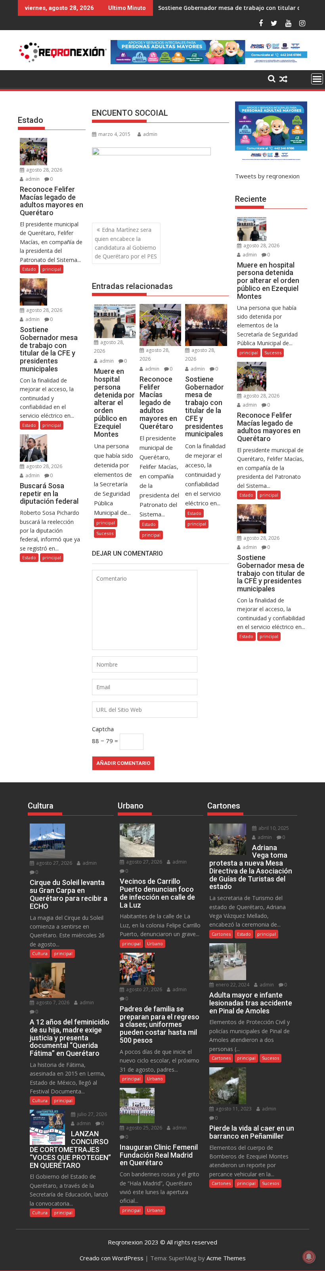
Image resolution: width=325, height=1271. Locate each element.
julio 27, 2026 (91, 1114)
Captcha (103, 729)
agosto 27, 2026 (53, 863)
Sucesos (104, 533)
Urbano (155, 943)
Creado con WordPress (111, 1258)
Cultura (40, 953)
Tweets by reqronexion (267, 176)
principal (105, 523)
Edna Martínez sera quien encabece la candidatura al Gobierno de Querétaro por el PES (126, 243)
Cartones (221, 934)
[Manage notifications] (308, 1256)
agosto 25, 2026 (143, 1127)
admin (150, 134)
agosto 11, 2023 (233, 1108)
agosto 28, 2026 (43, 169)
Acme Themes (226, 1258)
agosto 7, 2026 (52, 1002)
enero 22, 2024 (231, 984)
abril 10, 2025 (273, 828)
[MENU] (317, 78)
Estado (149, 524)
